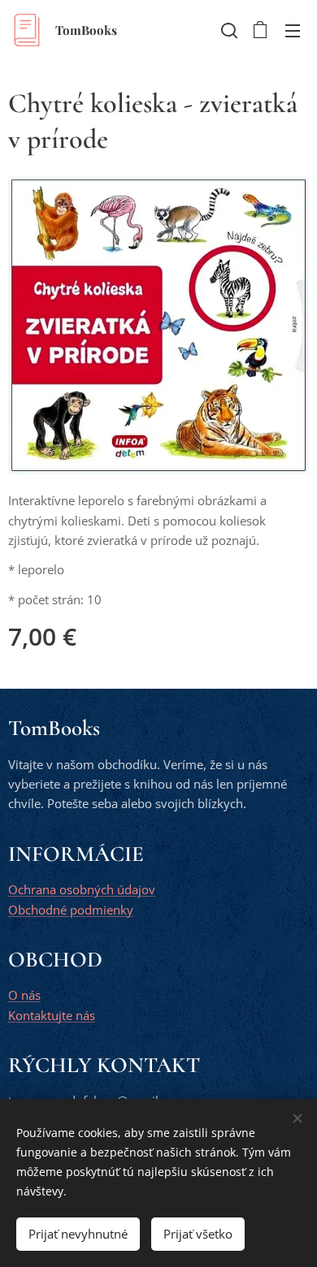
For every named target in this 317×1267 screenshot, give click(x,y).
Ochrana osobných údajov (81, 889)
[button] (227, 30)
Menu (292, 30)
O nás (24, 995)
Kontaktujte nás (51, 1015)
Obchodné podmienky (70, 910)
